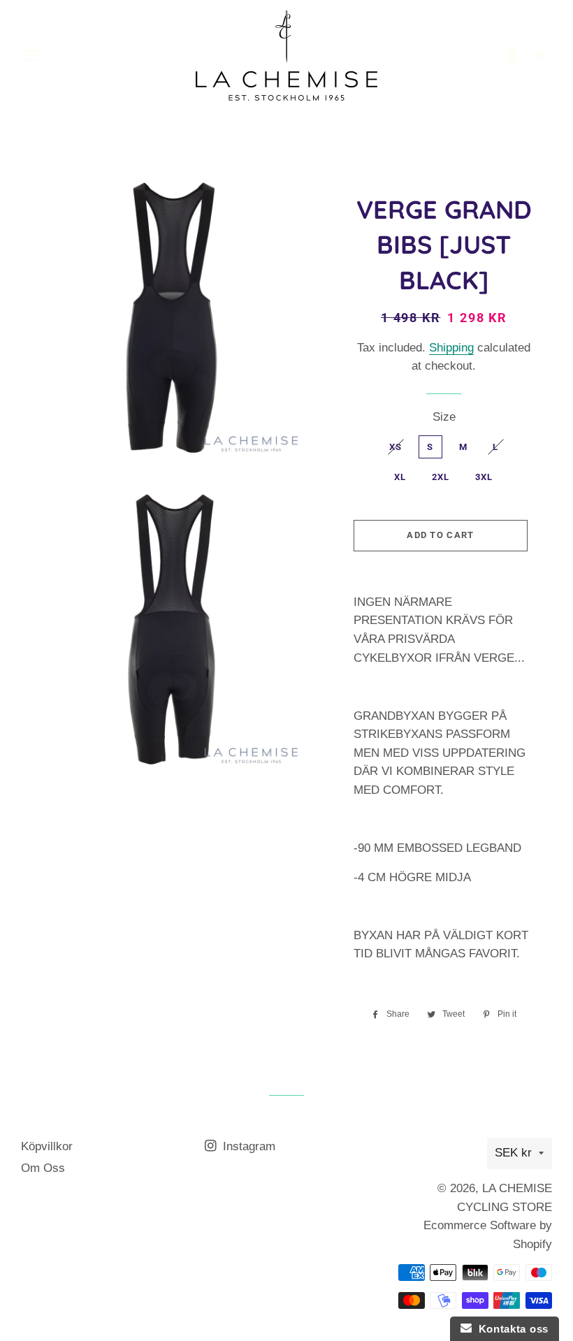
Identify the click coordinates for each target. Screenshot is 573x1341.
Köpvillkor (47, 1146)
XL (400, 477)
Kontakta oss (510, 1329)
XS (395, 447)
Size (444, 416)
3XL (484, 477)
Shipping (451, 347)
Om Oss (43, 1168)
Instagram (247, 1146)
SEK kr (513, 1152)
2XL (441, 477)
